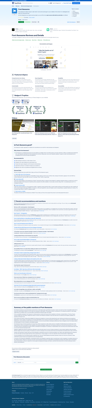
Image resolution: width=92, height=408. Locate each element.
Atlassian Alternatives (68, 389)
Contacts (22, 392)
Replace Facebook (67, 386)
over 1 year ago (54, 229)
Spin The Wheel (46, 404)
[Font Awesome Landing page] (46, 57)
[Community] (51, 3)
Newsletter (48, 394)
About (30, 392)
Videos (73, 11)
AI (12, 400)
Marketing (27, 402)
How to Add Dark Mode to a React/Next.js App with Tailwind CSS (27, 218)
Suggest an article (16, 351)
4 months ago (41, 210)
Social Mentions (75, 12)
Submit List (48, 392)
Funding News (49, 391)
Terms (24, 404)
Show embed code (16, 103)
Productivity (22, 402)
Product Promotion (16, 392)
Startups (25, 0)
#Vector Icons (28, 39)
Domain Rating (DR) (19, 179)
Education (72, 402)
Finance (67, 402)
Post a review (31, 17)
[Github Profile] (38, 22)
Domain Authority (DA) (20, 185)
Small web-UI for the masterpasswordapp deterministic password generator (29, 285)
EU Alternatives (67, 396)
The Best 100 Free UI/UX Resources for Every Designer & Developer (28, 227)
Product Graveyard (67, 391)
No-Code (15, 400)
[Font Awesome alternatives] (14, 10)
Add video (14, 138)
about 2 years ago (42, 233)
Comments (74, 14)
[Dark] (18, 102)
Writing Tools (46, 402)
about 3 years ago (44, 270)
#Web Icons (40, 39)
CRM (13, 402)
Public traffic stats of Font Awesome (22, 174)
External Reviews (75, 13)
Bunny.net (34, 404)
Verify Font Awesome (71, 22)
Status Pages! (49, 389)
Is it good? (74, 16)
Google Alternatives (68, 387)
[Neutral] (16, 102)
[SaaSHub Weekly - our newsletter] (49, 3)
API (32, 392)
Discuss (26, 392)
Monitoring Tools (61, 402)
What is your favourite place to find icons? (23, 273)
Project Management (53, 402)
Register (76, 0)
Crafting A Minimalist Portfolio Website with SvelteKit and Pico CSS (28, 258)
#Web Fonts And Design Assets (18, 39)
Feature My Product (67, 3)
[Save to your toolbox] (14, 14)
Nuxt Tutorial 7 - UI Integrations (20, 213)
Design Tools (28, 400)
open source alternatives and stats (55, 15)
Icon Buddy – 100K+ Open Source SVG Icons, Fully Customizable (27, 269)
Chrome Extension (50, 387)
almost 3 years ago (46, 256)
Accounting (32, 402)
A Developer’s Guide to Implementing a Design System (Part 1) (27, 252)
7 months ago (72, 215)
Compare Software (50, 386)
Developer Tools (21, 400)
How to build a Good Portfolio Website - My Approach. (25, 239)
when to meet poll (58, 404)
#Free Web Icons (46, 39)
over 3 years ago (41, 286)
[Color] (13, 102)
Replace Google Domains (69, 394)
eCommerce (38, 402)
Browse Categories (50, 384)
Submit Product (76, 3)
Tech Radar (66, 384)
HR (41, 402)
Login (79, 0)
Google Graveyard (67, 392)
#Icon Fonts (34, 39)
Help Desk (17, 402)
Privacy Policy (19, 404)
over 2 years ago (68, 237)
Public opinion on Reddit (20, 191)
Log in (15, 362)
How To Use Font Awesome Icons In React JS (23, 223)
